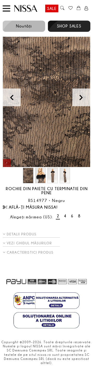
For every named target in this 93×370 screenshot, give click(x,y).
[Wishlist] (70, 8)
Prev (12, 97)
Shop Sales (69, 26)
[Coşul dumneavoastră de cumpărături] (79, 8)
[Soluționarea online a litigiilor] (46, 321)
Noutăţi (24, 26)
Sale (52, 8)
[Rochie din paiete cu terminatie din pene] (46, 102)
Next (81, 97)
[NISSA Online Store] (30, 8)
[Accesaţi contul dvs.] (86, 8)
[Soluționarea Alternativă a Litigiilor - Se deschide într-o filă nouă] (46, 301)
